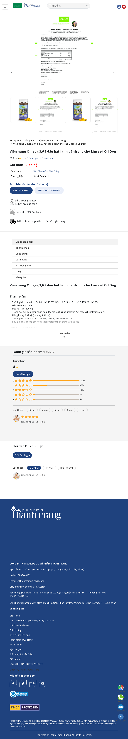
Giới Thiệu (15, 615)
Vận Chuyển (16, 649)
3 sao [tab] (57, 410)
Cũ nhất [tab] (49, 467)
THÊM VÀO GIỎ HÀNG (49, 190)
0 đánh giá (32, 158)
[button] (115, 74)
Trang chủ (15, 140)
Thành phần (22, 247)
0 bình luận (47, 158)
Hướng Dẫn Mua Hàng (21, 639)
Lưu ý (19, 271)
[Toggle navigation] (5, 6)
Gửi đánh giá (22, 374)
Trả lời (42, 422)
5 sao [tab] (32, 410)
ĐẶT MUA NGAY (21, 190)
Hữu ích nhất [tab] (66, 467)
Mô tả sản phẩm (24, 241)
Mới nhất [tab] (34, 467)
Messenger (121, 721)
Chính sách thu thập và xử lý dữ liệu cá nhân (32, 620)
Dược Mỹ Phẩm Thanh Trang (24, 669)
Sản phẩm (30, 140)
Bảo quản (21, 277)
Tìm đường (120, 691)
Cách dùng (21, 259)
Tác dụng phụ (23, 265)
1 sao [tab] (82, 410)
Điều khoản (15, 659)
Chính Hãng (15, 630)
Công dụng (21, 253)
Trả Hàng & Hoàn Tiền (21, 654)
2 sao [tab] (70, 410)
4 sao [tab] (45, 410)
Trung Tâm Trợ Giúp (20, 634)
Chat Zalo (121, 711)
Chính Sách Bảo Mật (20, 625)
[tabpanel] (64, 422)
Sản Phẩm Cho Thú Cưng (52, 140)
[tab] (19, 410)
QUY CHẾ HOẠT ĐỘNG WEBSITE (26, 663)
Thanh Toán (16, 644)
